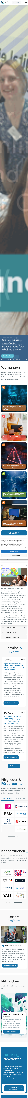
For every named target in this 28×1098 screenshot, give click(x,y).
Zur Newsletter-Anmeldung (13, 1089)
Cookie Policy (8, 557)
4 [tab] (13, 360)
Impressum (20, 557)
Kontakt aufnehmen (10, 1032)
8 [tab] (19, 360)
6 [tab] (16, 360)
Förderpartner (20, 799)
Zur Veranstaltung (12, 704)
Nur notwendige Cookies (14, 555)
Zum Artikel (6, 356)
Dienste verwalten (14, 548)
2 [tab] (10, 360)
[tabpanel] (14, 183)
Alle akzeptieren (14, 551)
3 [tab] (11, 360)
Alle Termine (13, 767)
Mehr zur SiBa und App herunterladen (13, 534)
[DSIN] (5, 2)
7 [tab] (17, 360)
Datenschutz (14, 557)
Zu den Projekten (9, 966)
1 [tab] (8, 360)
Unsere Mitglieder (7, 799)
